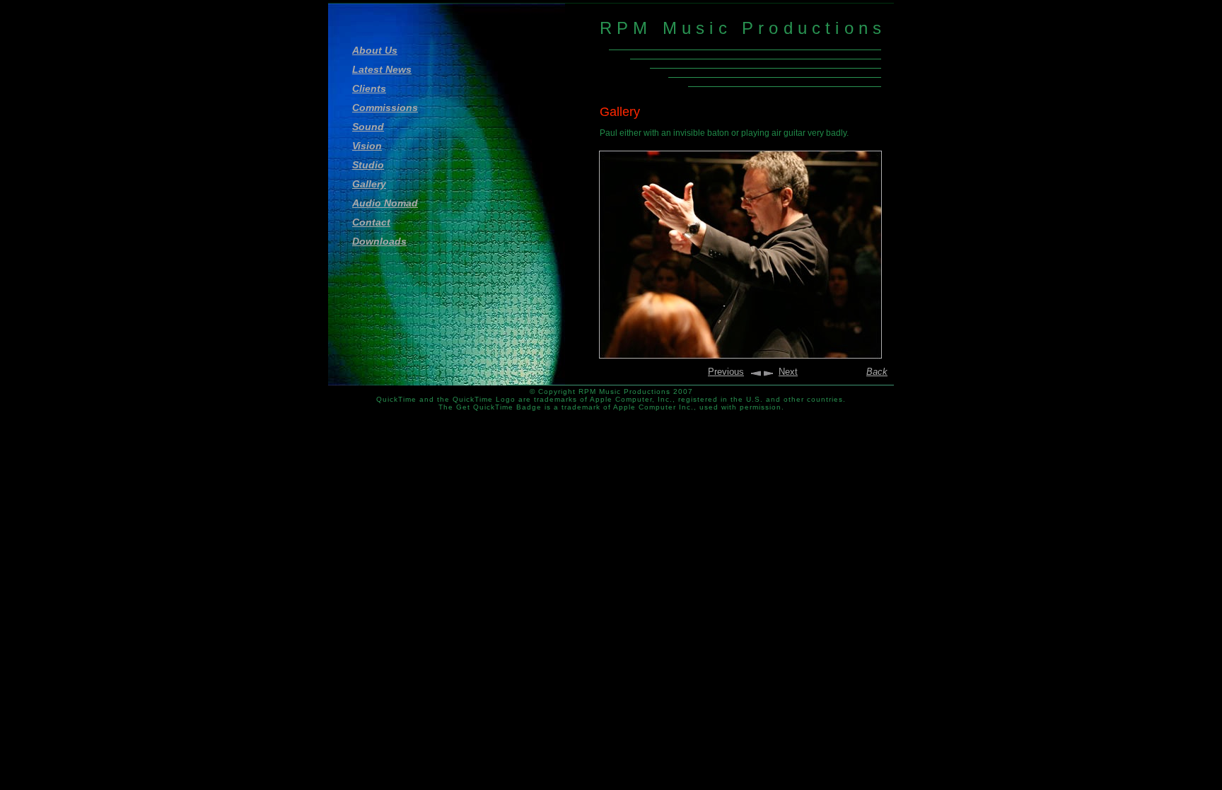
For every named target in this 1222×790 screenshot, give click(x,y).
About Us (374, 50)
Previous (726, 371)
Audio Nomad (385, 203)
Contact (371, 222)
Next (788, 371)
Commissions (385, 107)
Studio (368, 164)
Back (877, 371)
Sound (368, 126)
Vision (367, 145)
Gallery (369, 184)
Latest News (382, 69)
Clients (369, 88)
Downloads (379, 241)
